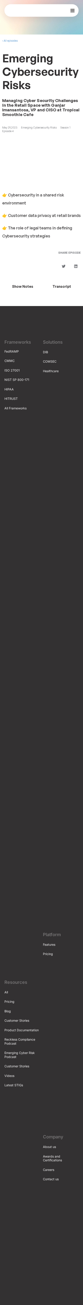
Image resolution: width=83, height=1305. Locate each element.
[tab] (22, 286)
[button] (64, 266)
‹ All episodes (10, 40)
